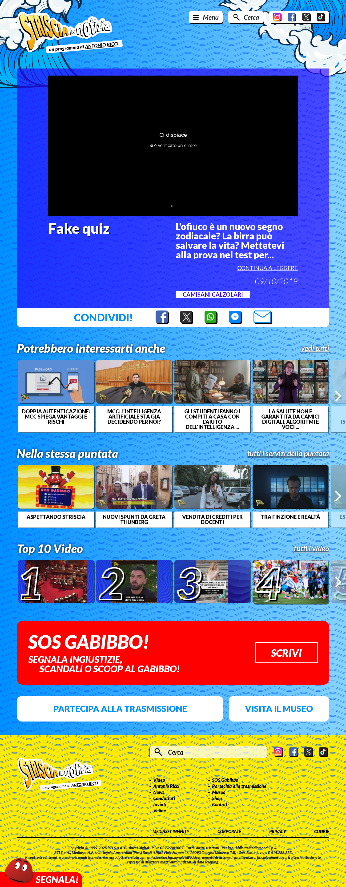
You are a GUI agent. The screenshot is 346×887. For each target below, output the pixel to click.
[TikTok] (321, 17)
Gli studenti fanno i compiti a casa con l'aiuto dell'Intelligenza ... (212, 419)
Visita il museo (279, 708)
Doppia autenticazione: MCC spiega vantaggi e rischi (56, 416)
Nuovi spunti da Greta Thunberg (134, 519)
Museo (218, 792)
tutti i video (311, 548)
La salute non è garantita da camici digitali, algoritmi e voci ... (290, 419)
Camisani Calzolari (213, 294)
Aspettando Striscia (56, 517)
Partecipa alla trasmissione (120, 708)
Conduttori (164, 798)
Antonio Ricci (166, 786)
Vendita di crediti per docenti (212, 519)
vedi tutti (315, 348)
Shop (217, 798)
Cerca (251, 17)
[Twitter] (306, 17)
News (158, 792)
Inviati (159, 804)
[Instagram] (277, 17)
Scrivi (286, 653)
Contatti (220, 804)
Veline (159, 810)
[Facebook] (292, 17)
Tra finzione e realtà (290, 517)
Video (159, 780)
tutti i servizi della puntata (288, 453)
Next (338, 396)
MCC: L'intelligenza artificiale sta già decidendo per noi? (134, 416)
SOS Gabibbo (225, 780)
